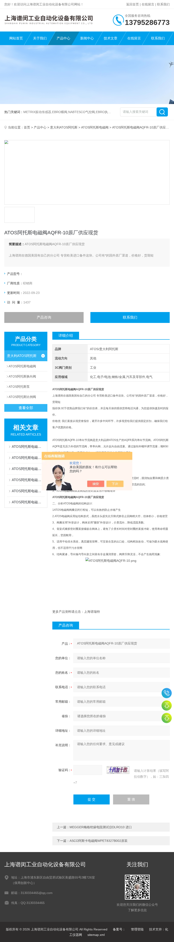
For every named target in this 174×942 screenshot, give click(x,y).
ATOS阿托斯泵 (19, 386)
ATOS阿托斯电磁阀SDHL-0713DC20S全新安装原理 (28, 458)
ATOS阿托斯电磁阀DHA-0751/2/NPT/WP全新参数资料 (28, 469)
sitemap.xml (96, 935)
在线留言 (148, 4)
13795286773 (167, 693)
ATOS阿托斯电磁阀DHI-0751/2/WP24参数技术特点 (28, 446)
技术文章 (110, 38)
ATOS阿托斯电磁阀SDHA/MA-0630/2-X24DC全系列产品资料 (28, 491)
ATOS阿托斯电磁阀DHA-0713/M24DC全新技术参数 (28, 502)
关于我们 (40, 38)
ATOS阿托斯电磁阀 (95, 127)
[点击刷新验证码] (118, 770)
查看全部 (26, 408)
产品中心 (63, 38)
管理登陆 (137, 929)
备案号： (119, 929)
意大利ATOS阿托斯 (63, 127)
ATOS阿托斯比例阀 (22, 397)
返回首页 (132, 4)
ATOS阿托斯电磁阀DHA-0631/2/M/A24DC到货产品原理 (28, 480)
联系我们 (163, 4)
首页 (27, 127)
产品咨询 (44, 317)
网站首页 (16, 38)
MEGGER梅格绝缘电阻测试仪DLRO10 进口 (101, 827)
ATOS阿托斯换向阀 (22, 376)
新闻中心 (87, 38)
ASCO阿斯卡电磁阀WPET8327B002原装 (99, 841)
